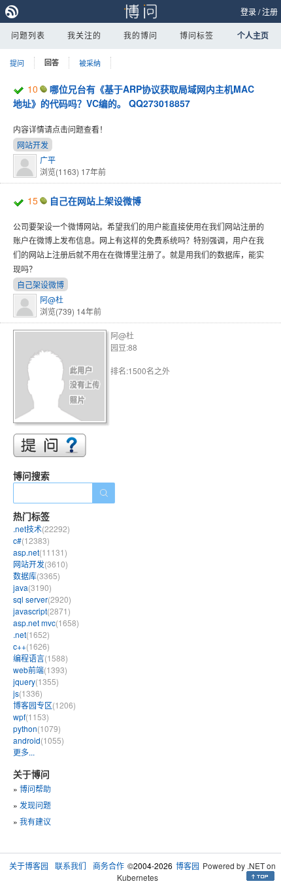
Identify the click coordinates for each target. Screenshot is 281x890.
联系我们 (70, 865)
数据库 (36, 575)
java (32, 587)
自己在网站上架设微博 (95, 200)
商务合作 (108, 865)
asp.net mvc (46, 622)
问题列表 (28, 34)
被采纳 (90, 62)
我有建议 (35, 821)
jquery (36, 681)
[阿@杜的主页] (61, 378)
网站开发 (32, 144)
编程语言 (40, 657)
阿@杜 (51, 299)
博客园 (187, 865)
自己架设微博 (40, 284)
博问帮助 (35, 788)
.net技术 (41, 528)
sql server (42, 599)
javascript (42, 610)
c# (31, 540)
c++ (31, 646)
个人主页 (253, 35)
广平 (48, 159)
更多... (24, 751)
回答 (51, 62)
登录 (248, 11)
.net (31, 634)
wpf (31, 716)
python (37, 728)
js (27, 693)
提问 (17, 62)
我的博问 (140, 34)
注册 (270, 11)
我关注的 (84, 34)
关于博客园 (28, 865)
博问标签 (197, 34)
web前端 (40, 669)
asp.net (40, 552)
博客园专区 (44, 704)
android (38, 740)
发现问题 (35, 804)
